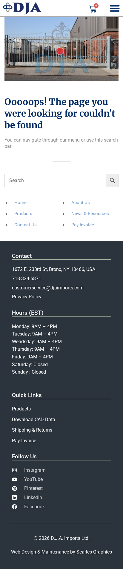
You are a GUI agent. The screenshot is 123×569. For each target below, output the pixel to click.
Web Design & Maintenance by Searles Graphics (61, 552)
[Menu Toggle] (115, 8)
